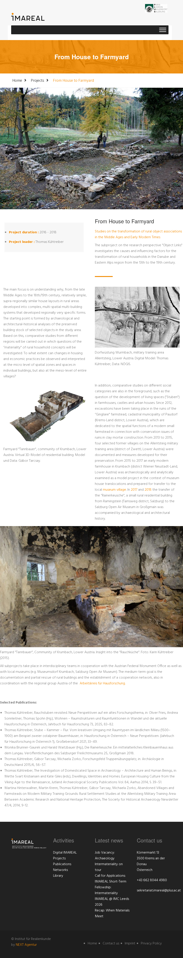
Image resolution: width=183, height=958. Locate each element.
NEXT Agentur (26, 945)
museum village (114, 490)
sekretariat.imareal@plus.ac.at (159, 890)
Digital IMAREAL (65, 853)
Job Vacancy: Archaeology (105, 855)
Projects (37, 80)
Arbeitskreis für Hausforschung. (102, 683)
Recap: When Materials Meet (112, 913)
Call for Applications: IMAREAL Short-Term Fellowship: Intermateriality (110, 884)
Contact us (111, 943)
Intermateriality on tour (109, 867)
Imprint (130, 943)
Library (58, 876)
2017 (134, 490)
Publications (62, 864)
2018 (148, 490)
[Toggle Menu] (162, 30)
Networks (60, 870)
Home (17, 80)
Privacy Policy (151, 943)
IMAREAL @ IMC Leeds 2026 (112, 902)
